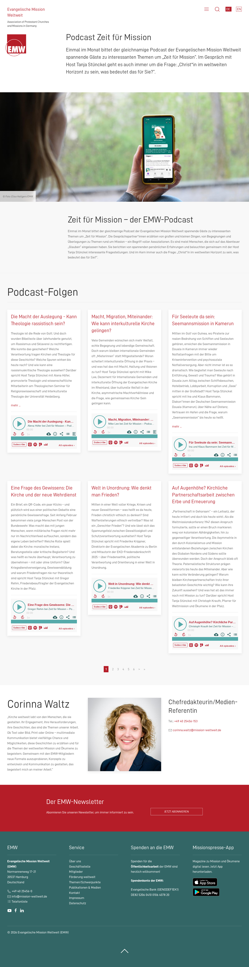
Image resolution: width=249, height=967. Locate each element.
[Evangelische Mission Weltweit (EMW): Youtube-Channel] (9, 910)
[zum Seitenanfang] (125, 951)
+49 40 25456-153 (186, 721)
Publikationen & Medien (85, 887)
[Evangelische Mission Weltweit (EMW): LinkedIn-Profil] (22, 910)
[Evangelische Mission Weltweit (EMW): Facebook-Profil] (15, 910)
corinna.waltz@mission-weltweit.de (197, 730)
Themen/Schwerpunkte (85, 882)
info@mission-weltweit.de (29, 896)
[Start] (16, 49)
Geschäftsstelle (79, 866)
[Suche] (217, 9)
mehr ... (15, 405)
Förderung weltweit (82, 877)
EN (239, 9)
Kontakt (74, 892)
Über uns (75, 861)
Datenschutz (77, 903)
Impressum (76, 898)
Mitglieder (76, 871)
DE (228, 9)
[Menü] (206, 9)
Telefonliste (19, 901)
